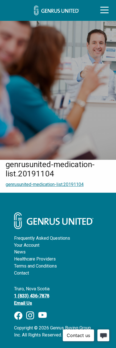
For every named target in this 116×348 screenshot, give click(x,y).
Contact (21, 273)
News (20, 252)
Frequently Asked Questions (42, 238)
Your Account (26, 245)
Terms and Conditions (35, 266)
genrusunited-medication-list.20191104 (45, 184)
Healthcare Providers (35, 259)
